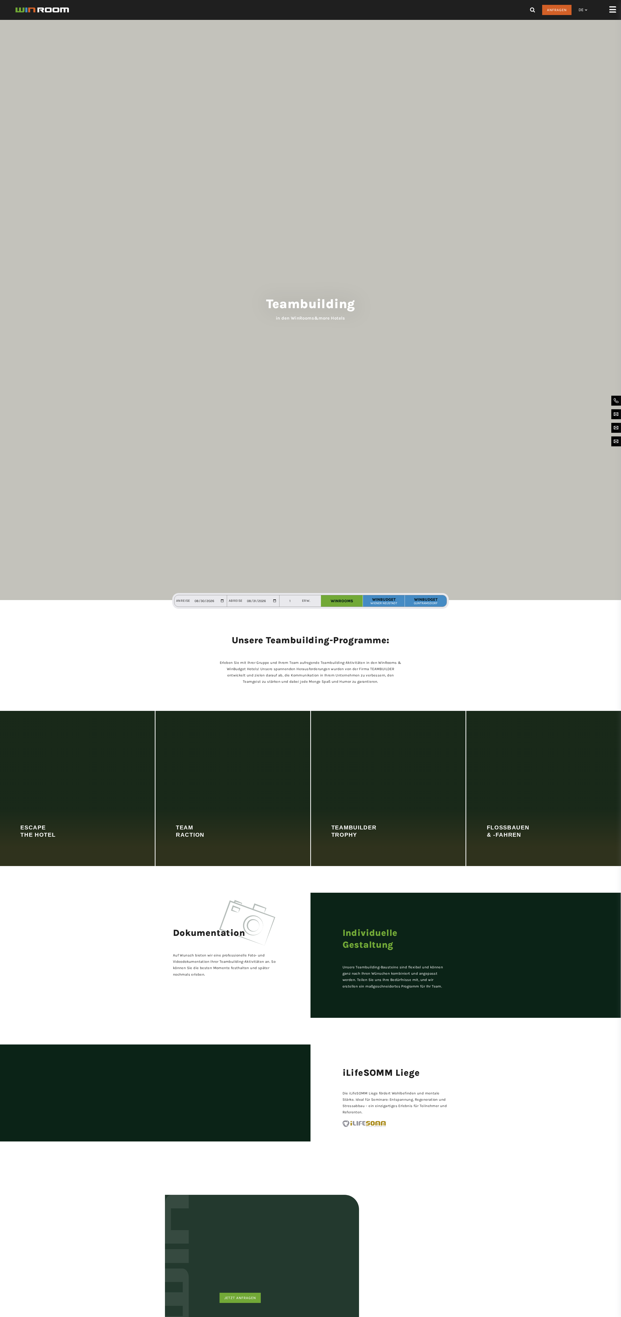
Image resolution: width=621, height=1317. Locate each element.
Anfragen (557, 10)
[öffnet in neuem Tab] (395, 1123)
